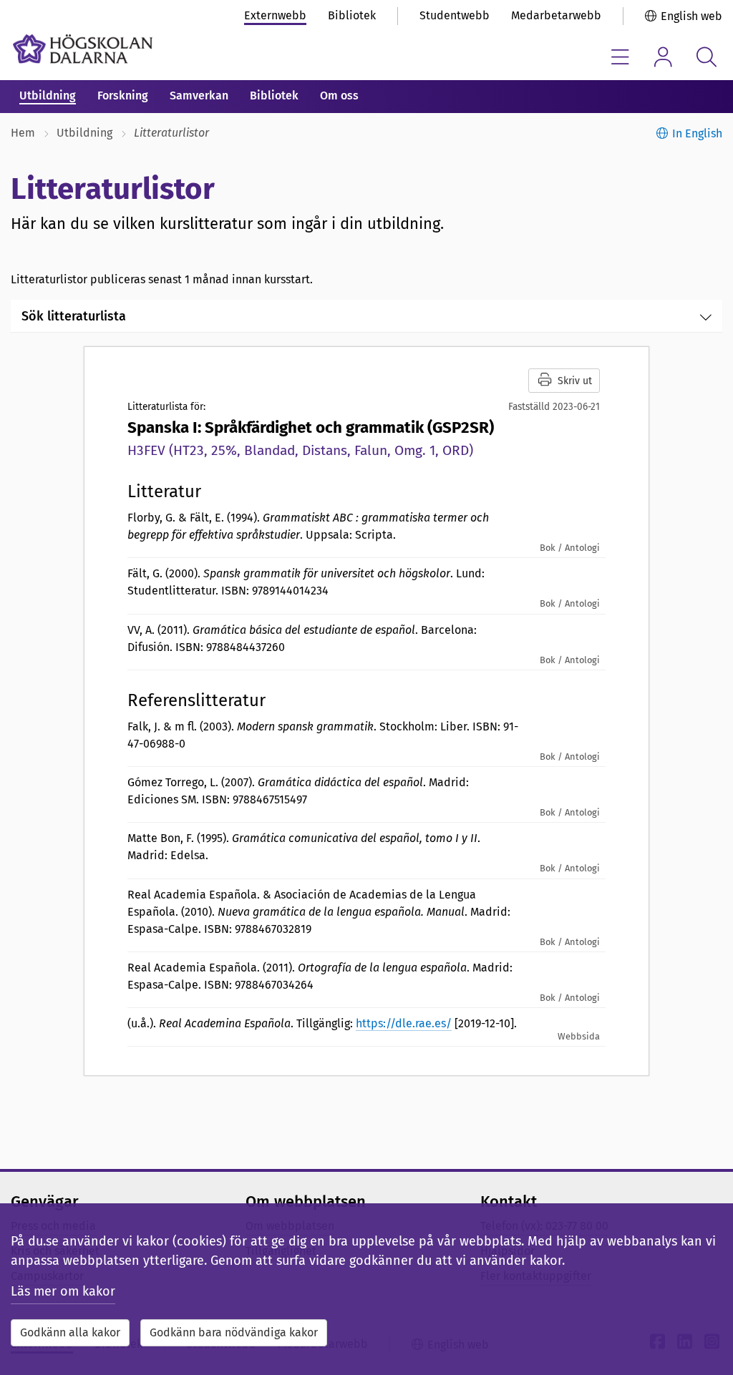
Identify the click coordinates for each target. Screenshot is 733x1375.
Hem (23, 133)
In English (697, 133)
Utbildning (47, 95)
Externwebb (275, 15)
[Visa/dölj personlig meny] (663, 57)
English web (691, 16)
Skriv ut (575, 381)
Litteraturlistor (171, 133)
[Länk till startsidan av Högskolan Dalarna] (83, 49)
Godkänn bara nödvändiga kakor (234, 1332)
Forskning (122, 95)
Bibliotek (352, 15)
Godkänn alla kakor (70, 1332)
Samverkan (199, 95)
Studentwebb (454, 15)
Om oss (339, 95)
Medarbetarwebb (556, 15)
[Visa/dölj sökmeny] (706, 57)
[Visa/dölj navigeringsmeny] (620, 57)
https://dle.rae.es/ (404, 1023)
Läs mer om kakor (63, 1291)
